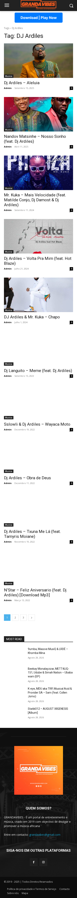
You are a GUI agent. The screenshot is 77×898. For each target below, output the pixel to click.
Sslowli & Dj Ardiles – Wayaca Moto (37, 424)
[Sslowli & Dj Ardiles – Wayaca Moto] (38, 402)
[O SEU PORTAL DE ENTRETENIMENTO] (38, 5)
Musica (8, 76)
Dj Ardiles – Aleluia (21, 82)
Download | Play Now (39, 18)
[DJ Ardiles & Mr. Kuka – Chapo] (38, 295)
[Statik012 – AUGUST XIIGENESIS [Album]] (14, 714)
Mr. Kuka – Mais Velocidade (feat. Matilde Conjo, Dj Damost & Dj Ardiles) (35, 200)
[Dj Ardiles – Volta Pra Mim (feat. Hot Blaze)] (38, 236)
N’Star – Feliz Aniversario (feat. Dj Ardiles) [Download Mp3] (35, 592)
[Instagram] (43, 862)
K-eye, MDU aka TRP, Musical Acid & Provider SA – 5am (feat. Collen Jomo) (50, 692)
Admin (8, 88)
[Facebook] (34, 862)
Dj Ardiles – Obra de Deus (27, 478)
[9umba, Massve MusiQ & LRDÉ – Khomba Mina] (14, 654)
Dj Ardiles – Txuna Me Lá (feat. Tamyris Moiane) (32, 534)
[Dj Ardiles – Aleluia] (38, 60)
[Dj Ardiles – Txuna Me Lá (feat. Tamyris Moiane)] (38, 509)
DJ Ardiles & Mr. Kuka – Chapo (32, 317)
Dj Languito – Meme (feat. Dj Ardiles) (38, 370)
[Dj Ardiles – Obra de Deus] (38, 455)
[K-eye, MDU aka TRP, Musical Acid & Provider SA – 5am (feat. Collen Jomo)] (14, 694)
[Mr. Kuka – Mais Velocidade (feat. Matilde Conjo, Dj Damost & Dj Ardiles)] (38, 173)
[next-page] (31, 617)
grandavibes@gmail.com (44, 834)
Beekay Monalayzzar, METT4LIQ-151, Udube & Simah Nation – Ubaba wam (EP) (50, 672)
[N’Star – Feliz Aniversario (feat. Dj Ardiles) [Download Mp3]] (38, 568)
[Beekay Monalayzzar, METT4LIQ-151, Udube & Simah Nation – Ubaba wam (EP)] (14, 674)
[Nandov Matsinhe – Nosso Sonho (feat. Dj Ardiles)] (38, 114)
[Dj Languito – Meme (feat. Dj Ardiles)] (38, 348)
